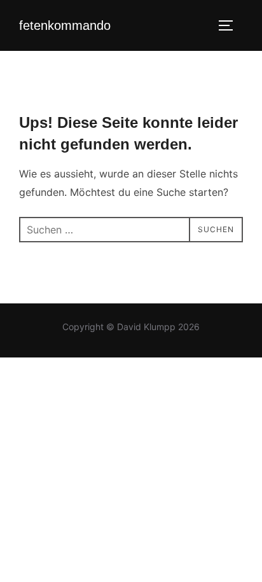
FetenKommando (65, 25)
